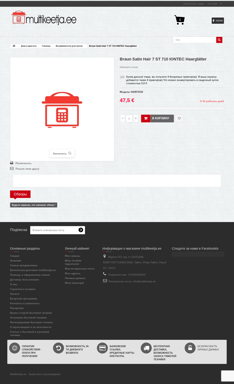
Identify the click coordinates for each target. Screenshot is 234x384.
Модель (125, 91)
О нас (13, 284)
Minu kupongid (74, 282)
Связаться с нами (193, 4)
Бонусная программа (23, 298)
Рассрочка (17, 308)
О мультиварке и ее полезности (30, 327)
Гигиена (46, 46)
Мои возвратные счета (80, 268)
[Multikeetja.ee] (44, 18)
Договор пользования (24, 279)
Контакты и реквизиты (24, 303)
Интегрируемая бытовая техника (31, 322)
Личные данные (75, 278)
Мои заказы (72, 255)
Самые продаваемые (23, 265)
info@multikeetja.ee (144, 281)
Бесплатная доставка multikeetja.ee (33, 270)
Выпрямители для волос (69, 46)
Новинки (15, 260)
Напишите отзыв (129, 67)
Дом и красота (29, 46)
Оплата (14, 293)
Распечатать (24, 163)
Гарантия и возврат (23, 289)
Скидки (14, 255)
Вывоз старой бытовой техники (31, 312)
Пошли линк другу (27, 168)
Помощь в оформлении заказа (30, 274)
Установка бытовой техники (28, 317)
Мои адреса (72, 273)
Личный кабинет (77, 248)
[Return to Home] (13, 46)
